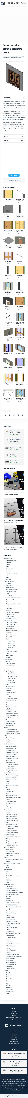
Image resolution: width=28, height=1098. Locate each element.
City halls (8, 925)
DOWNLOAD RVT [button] (14, 175)
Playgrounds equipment (12, 905)
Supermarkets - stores (11, 962)
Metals (7, 865)
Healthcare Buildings (11, 937)
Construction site (8, 620)
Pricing (14, 1015)
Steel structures (10, 616)
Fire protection (9, 585)
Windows (8, 657)
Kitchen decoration (10, 762)
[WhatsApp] (23, 415)
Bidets (7, 567)
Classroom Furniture (11, 701)
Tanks (7, 783)
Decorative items (10, 791)
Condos (8, 929)
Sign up (14, 1019)
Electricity (6, 670)
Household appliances (11, 795)
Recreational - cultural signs (12, 853)
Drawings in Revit (8, 659)
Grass (7, 878)
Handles (8, 653)
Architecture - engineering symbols (14, 859)
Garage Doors (11, 645)
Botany (7, 872)
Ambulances (9, 975)
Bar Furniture (9, 688)
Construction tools (10, 624)
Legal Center (14, 1035)
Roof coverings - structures (12, 612)
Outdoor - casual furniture (12, 820)
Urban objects (7, 896)
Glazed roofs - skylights (12, 651)
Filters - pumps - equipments (13, 837)
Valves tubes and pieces (12, 785)
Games (7, 793)
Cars (7, 983)
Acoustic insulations (11, 600)
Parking (8, 948)
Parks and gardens (8, 810)
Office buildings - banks (11, 946)
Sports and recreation (9, 847)
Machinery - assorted (11, 777)
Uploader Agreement (14, 1043)
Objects (6, 787)
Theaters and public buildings (13, 733)
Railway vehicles (10, 991)
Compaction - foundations (12, 843)
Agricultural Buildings (11, 913)
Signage (8, 861)
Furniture (6, 684)
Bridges (8, 841)
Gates (7, 649)
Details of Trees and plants (12, 876)
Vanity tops (9, 579)
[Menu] (25, 3)
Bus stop (8, 898)
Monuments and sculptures (12, 731)
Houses (8, 940)
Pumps (7, 781)
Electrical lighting (10, 672)
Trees (7, 882)
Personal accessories (11, 830)
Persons (6, 822)
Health (5, 719)
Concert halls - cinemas (11, 927)
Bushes (8, 874)
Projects (8, 952)
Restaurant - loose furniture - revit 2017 (15, 432)
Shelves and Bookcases (12, 713)
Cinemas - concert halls (11, 698)
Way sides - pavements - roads (13, 907)
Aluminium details (10, 628)
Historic (6, 727)
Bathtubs (8, 565)
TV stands (8, 717)
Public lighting (9, 886)
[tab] (7, 97)
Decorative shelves (10, 750)
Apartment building (10, 917)
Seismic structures (10, 614)
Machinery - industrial (11, 779)
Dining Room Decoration (12, 752)
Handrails (12, 454)
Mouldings (8, 610)
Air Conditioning (10, 738)
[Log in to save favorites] (23, 98)
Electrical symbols (12, 676)
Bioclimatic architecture (12, 921)
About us (14, 1011)
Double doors (11, 643)
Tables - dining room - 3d (12, 715)
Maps (7, 668)
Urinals (7, 577)
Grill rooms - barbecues (11, 818)
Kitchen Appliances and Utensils (13, 797)
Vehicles (6, 970)
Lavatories (8, 571)
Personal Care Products (12, 832)
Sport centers (9, 855)
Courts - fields (9, 849)
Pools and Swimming (9, 835)
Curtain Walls (9, 637)
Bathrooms (8, 562)
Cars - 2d (8, 985)
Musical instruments (11, 801)
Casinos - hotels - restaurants (13, 923)
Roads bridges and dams (10, 839)
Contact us (14, 1013)
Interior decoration (8, 744)
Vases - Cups (9, 808)
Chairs (7, 694)
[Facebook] (5, 415)
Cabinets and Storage (11, 692)
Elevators (8, 583)
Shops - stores (9, 960)
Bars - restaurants (10, 919)
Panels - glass (9, 655)
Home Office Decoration (12, 758)
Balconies (8, 633)
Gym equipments (10, 851)
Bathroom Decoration (11, 746)
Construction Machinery (12, 622)
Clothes (8, 789)
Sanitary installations (11, 591)
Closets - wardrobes (11, 703)
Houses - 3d (9, 942)
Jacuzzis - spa (9, 569)
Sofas (9, 696)
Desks (7, 705)
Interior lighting (11, 678)
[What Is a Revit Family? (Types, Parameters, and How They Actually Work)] (14, 508)
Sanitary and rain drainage (12, 589)
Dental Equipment (10, 721)
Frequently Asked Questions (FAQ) (14, 1017)
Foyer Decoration (10, 756)
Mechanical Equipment (9, 773)
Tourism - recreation (11, 964)
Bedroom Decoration (11, 748)
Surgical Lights (9, 725)
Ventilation (8, 742)
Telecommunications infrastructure (14, 892)
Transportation (9, 966)
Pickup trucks (9, 989)
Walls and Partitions (11, 618)
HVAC (5, 736)
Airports (8, 915)
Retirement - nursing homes (13, 954)
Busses (8, 981)
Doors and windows (9, 626)
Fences (8, 812)
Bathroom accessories (11, 560)
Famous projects (10, 935)
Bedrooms (8, 690)
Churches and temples (11, 729)
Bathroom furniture (8, 558)
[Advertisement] (14, 23)
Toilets (7, 575)
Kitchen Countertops (13, 764)
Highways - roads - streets (12, 845)
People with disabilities (11, 824)
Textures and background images (12, 863)
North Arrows (9, 900)
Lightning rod (11, 680)
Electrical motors (12, 674)
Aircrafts (8, 973)
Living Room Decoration (12, 771)
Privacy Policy (14, 1037)
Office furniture (9, 709)
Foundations (9, 608)
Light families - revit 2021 (16, 448)
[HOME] (3, 56)
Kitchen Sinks (11, 766)
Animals (8, 661)
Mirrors (8, 799)
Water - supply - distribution (12, 894)
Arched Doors (11, 641)
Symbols (6, 857)
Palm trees (8, 880)
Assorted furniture (10, 686)
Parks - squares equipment (12, 903)
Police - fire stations (11, 950)
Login (19, 181)
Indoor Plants (9, 760)
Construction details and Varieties (12, 598)
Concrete (8, 602)
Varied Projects (8, 909)
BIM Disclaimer (14, 1041)
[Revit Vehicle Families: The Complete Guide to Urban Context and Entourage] (14, 480)
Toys (7, 806)
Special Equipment (10, 804)
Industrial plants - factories (12, 944)
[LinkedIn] (18, 415)
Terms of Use (14, 1039)
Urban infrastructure (9, 884)
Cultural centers (10, 931)
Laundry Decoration (11, 769)
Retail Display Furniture (11, 711)
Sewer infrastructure (11, 888)
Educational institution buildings (13, 933)
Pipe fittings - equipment (12, 573)
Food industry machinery (12, 775)
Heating (8, 740)
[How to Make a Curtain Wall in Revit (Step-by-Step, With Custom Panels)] (14, 535)
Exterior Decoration (11, 754)
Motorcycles (9, 987)
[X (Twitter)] (9, 415)
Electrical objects (10, 682)
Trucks (7, 993)
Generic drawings (10, 666)
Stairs (7, 593)
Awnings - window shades (12, 630)
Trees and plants (8, 869)
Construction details (11, 635)
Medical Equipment (10, 723)
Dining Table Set (14, 461)
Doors (7, 639)
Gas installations (10, 587)
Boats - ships (9, 979)
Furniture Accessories (11, 707)
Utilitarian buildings (10, 968)
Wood (7, 867)
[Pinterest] (14, 415)
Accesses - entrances (11, 911)
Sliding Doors (11, 647)
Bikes (7, 977)
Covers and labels (10, 663)
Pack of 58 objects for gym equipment (15, 440)
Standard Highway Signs (12, 890)
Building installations (9, 581)
